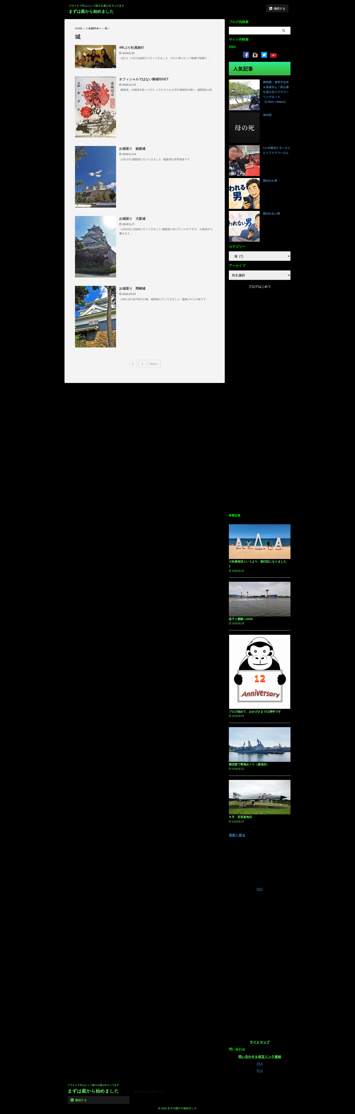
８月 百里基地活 (240, 817)
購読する (279, 8)
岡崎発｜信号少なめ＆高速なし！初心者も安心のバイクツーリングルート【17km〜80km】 (276, 92)
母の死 (267, 115)
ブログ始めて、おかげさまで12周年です (255, 711)
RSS (260, 888)
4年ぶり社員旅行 (131, 47)
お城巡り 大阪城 (132, 218)
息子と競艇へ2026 (241, 619)
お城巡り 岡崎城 (132, 288)
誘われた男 (270, 180)
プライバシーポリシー (149, 1091)
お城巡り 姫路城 (132, 148)
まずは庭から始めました (91, 11)
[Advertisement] (259, 444)
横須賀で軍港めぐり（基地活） (249, 764)
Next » (154, 363)
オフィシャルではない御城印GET (144, 79)
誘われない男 (271, 213)
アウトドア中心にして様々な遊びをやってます (93, 1085)
